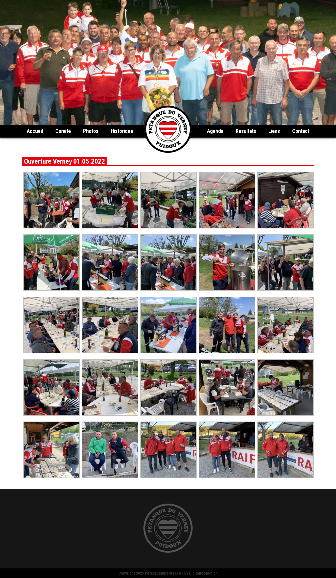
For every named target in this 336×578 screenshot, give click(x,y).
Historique (122, 131)
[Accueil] (167, 151)
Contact (300, 131)
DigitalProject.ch (203, 573)
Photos (90, 131)
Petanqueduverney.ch (163, 573)
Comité (63, 131)
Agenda (215, 131)
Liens (274, 131)
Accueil (35, 131)
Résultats (246, 131)
